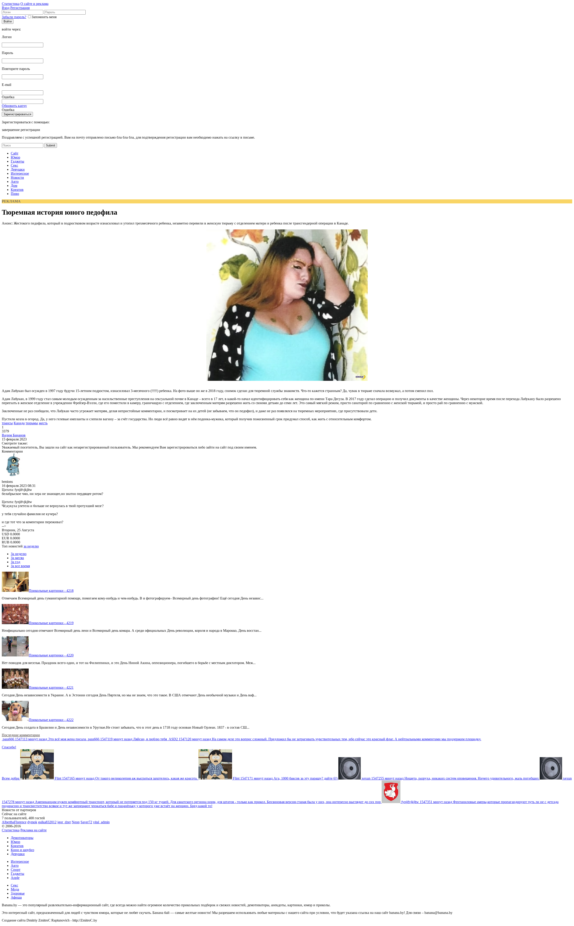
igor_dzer (64, 822)
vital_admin (101, 822)
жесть (43, 423)
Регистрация (20, 8)
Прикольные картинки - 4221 (51, 687)
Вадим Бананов (14, 435)
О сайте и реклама (34, 4)
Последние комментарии (21, 735)
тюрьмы (32, 423)
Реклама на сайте (33, 830)
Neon (76, 822)
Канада (19, 423)
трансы (7, 423)
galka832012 (47, 822)
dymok (32, 822)
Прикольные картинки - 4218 (51, 591)
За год (15, 562)
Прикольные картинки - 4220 (51, 655)
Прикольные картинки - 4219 (51, 623)
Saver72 (86, 822)
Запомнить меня (44, 17)
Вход (5, 8)
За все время (20, 566)
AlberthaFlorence (14, 822)
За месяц (17, 558)
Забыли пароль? (14, 17)
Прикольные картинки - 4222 (51, 720)
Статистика (11, 4)
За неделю (18, 554)
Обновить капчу (14, 106)
